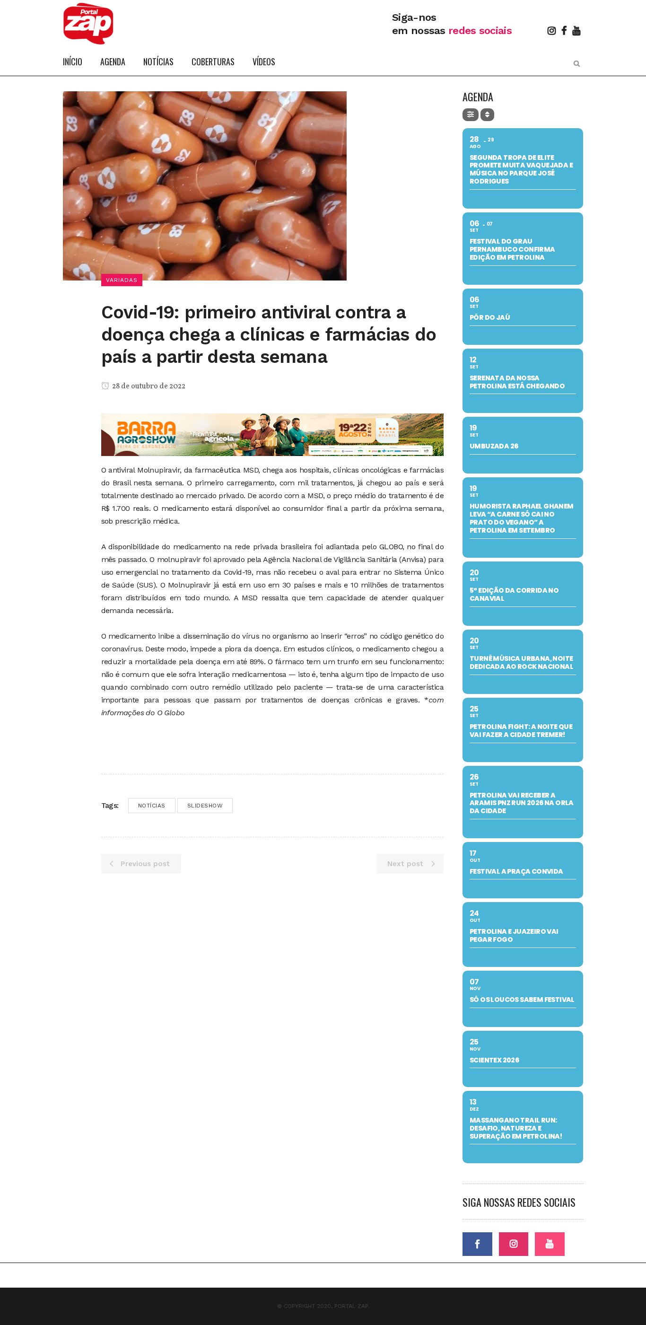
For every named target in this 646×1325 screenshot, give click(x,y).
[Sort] (487, 114)
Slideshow (205, 805)
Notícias (152, 805)
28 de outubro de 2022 (148, 386)
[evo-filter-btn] (471, 114)
